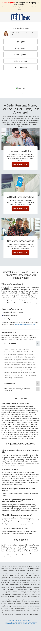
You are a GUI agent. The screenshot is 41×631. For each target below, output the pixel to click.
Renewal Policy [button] (9, 383)
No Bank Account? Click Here (25, 324)
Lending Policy (27, 620)
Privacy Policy (22, 624)
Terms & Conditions (15, 620)
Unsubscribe (31, 624)
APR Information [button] (10, 343)
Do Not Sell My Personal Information (14, 622)
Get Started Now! (20, 164)
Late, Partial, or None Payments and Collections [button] (17, 390)
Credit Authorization (11, 624)
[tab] (20, 343)
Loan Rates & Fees (31, 622)
